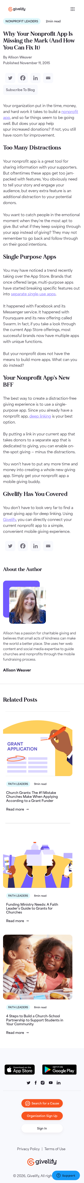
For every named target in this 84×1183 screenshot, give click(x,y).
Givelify (9, 519)
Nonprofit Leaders (22, 21)
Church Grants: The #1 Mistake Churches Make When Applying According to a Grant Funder (32, 797)
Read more (15, 809)
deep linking (40, 416)
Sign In (42, 1128)
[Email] (47, 78)
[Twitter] (9, 78)
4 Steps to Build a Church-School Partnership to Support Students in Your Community (34, 1020)
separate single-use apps (33, 294)
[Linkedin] (35, 78)
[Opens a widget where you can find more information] (66, 1176)
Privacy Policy (28, 1149)
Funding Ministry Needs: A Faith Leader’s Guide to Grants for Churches (32, 908)
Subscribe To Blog (20, 90)
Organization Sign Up (42, 1116)
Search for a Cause (45, 1103)
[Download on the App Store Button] (21, 1069)
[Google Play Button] (59, 1069)
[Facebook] (22, 78)
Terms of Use (54, 1149)
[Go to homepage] (39, 9)
